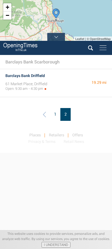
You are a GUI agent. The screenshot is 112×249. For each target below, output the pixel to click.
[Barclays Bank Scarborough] (56, 14)
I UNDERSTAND (56, 245)
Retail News (74, 141)
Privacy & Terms (41, 141)
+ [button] (7, 7)
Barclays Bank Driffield (25, 75)
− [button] (7, 15)
